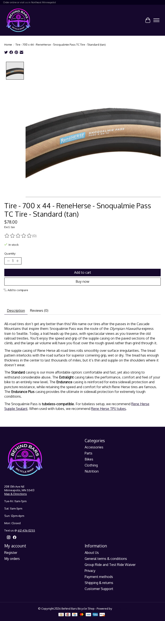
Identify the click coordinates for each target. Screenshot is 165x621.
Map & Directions (15, 494)
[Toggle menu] (156, 20)
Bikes (89, 459)
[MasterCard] (81, 615)
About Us (92, 552)
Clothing (91, 465)
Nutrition (92, 471)
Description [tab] (16, 310)
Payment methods (99, 577)
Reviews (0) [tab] (39, 310)
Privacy (90, 570)
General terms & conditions (106, 558)
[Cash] (61, 615)
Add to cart (82, 272)
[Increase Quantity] (17, 261)
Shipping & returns (99, 583)
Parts (88, 453)
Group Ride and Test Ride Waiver (110, 564)
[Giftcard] (67, 615)
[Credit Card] (74, 615)
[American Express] (95, 615)
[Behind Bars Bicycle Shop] (18, 20)
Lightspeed (120, 608)
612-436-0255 (26, 530)
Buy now (82, 281)
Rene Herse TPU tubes (108, 408)
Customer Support (99, 589)
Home (8, 44)
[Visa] (88, 615)
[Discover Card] (102, 615)
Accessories (94, 447)
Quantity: (10, 253)
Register (10, 552)
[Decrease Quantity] (8, 261)
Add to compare (18, 290)
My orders (12, 558)
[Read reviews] (18, 235)
